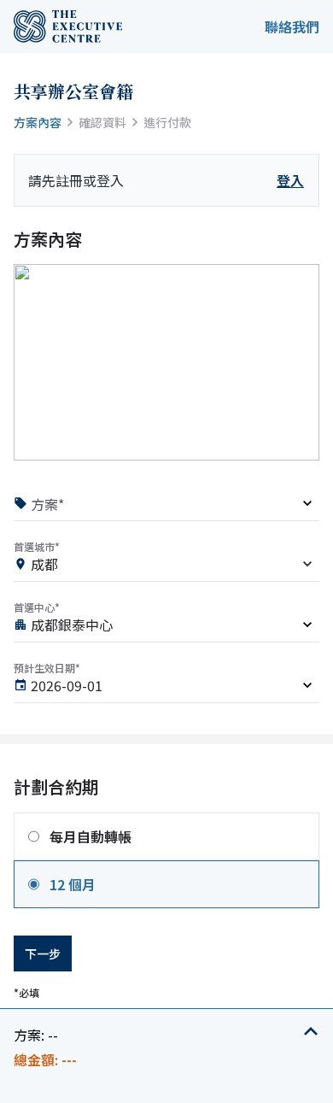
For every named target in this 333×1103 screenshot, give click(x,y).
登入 (290, 180)
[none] (166, 506)
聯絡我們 (292, 26)
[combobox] (166, 567)
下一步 (43, 953)
